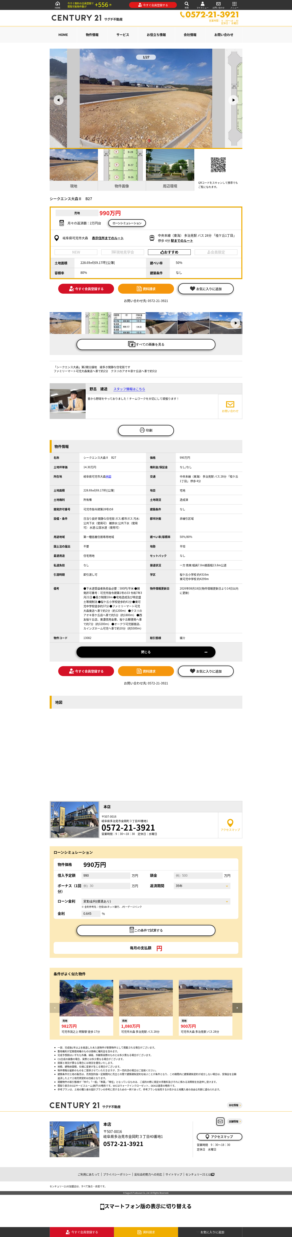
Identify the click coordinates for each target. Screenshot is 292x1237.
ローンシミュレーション (127, 223)
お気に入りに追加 (212, 1232)
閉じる (146, 652)
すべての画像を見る (150, 344)
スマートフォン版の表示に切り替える (148, 1206)
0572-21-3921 (123, 1143)
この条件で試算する (148, 930)
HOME (57, 7)
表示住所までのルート (108, 237)
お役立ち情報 (156, 34)
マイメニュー (203, 7)
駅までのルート (182, 240)
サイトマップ (173, 1174)
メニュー (234, 8)
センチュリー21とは (198, 1174)
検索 (187, 8)
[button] (59, 100)
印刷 (149, 430)
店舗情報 (233, 1121)
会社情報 (190, 34)
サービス (122, 34)
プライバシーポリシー (117, 1174)
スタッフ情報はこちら (129, 388)
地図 (108, 476)
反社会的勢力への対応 (148, 1174)
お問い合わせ (218, 8)
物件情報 (92, 34)
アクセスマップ (222, 1136)
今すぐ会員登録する (155, 5)
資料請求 (149, 288)
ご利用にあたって (89, 1174)
